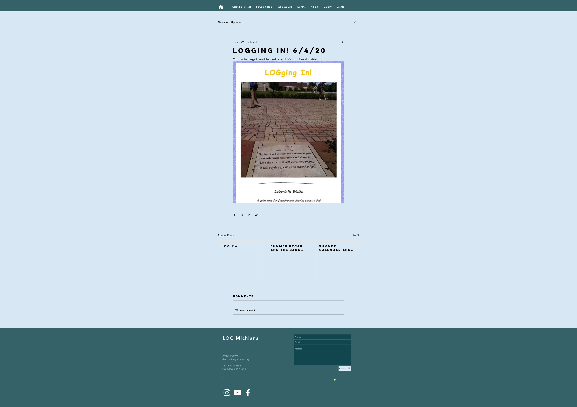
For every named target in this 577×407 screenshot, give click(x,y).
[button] (355, 22)
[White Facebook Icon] (247, 392)
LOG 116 (230, 246)
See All (356, 235)
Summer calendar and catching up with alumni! (335, 248)
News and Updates (229, 22)
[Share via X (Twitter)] (241, 214)
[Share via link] (256, 214)
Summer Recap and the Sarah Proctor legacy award (287, 248)
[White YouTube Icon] (237, 392)
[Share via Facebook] (234, 214)
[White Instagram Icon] (226, 392)
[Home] (220, 7)
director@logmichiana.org (235, 359)
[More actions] (342, 42)
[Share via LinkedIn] (249, 214)
